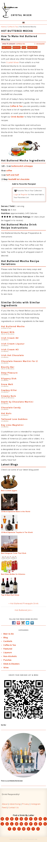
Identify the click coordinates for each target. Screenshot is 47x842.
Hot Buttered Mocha (13, 326)
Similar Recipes (32, 47)
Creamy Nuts (8, 396)
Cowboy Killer (9, 390)
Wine (6, 667)
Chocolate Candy (11, 407)
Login (16, 194)
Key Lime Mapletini (12, 425)
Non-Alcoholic (10, 656)
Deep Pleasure (9, 373)
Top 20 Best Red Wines (10, 595)
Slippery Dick (9, 378)
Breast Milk (8, 332)
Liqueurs (7, 652)
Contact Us (13, 807)
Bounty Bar (7, 367)
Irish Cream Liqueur (13, 343)
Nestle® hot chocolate (19, 179)
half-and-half (12, 175)
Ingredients (16, 47)
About (5, 804)
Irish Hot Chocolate (12, 355)
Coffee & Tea (20, 44)
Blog (5, 637)
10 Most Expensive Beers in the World (15, 511)
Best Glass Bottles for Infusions (13, 574)
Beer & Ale (8, 634)
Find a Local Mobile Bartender (12, 781)
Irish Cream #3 (10, 349)
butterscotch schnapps (22, 166)
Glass (24, 47)
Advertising (14, 804)
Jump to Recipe (6, 47)
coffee (9, 170)
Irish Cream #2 (9, 338)
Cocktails (7, 641)
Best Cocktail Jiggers (9, 491)
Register (24, 194)
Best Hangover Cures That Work (13, 553)
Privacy (25, 804)
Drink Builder (17, 116)
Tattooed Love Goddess (14, 419)
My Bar (3, 725)
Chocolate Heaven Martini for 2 (19, 361)
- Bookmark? (40, 44)
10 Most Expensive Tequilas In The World (17, 532)
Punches (7, 660)
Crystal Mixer (12, 62)
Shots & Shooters (11, 664)
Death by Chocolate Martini (17, 402)
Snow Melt (7, 384)
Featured (7, 648)
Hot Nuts (6, 413)
